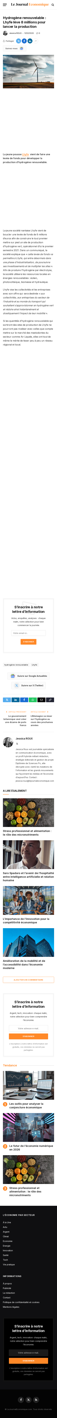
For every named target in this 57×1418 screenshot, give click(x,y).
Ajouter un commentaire (28, 980)
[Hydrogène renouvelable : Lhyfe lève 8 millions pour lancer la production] (28, 71)
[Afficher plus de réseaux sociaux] (35, 40)
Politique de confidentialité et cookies (21, 1302)
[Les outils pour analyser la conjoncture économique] (28, 1085)
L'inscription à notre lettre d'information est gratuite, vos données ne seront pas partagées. (28, 1047)
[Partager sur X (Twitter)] (18, 40)
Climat (6, 1236)
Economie (7, 1241)
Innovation (8, 1250)
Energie (6, 1246)
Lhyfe (25, 154)
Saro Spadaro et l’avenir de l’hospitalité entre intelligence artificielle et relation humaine (28, 877)
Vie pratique (9, 1264)
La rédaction (9, 1293)
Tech (5, 1260)
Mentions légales (11, 1307)
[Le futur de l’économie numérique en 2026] (28, 1127)
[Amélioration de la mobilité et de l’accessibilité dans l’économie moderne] (28, 942)
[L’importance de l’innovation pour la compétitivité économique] (28, 900)
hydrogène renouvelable (16, 665)
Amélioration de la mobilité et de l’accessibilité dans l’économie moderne (24, 964)
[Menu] (5, 4)
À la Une (7, 1222)
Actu (5, 1227)
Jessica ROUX (15, 33)
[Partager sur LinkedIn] (29, 40)
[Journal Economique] (30, 5)
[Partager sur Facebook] (24, 40)
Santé (5, 1255)
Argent (6, 1231)
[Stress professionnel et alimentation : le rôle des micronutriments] (28, 812)
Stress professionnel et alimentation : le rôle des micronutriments (25, 1191)
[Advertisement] (28, 122)
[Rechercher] (52, 4)
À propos (7, 1283)
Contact (6, 1297)
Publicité (7, 1288)
